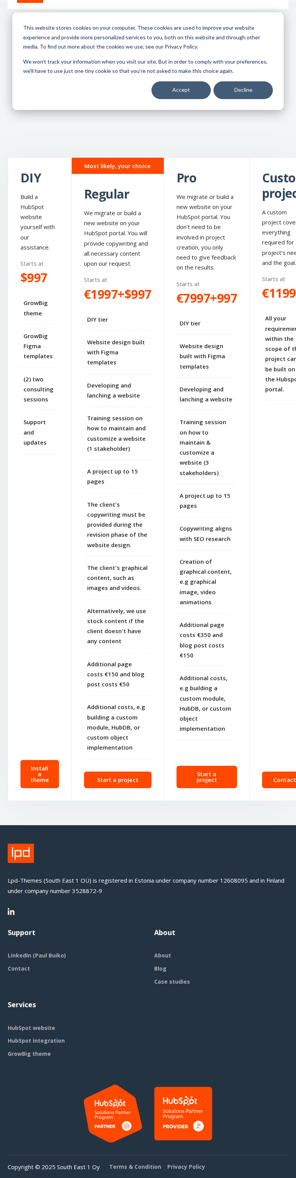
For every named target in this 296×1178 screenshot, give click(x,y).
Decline (243, 89)
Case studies (172, 981)
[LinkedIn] (11, 912)
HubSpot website (31, 1027)
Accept (181, 89)
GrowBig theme (29, 1053)
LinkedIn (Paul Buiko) (37, 955)
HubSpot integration (36, 1040)
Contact (19, 968)
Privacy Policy (186, 1166)
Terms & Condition (135, 1166)
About (162, 955)
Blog (160, 968)
